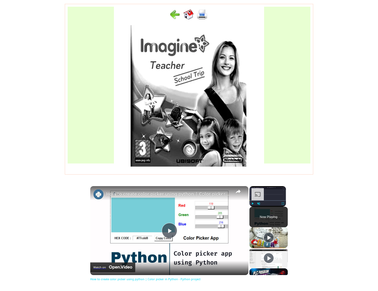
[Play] (252, 204)
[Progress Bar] (267, 200)
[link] (98, 194)
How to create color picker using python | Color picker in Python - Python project (168, 194)
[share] (238, 191)
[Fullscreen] (283, 204)
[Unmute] (259, 204)
